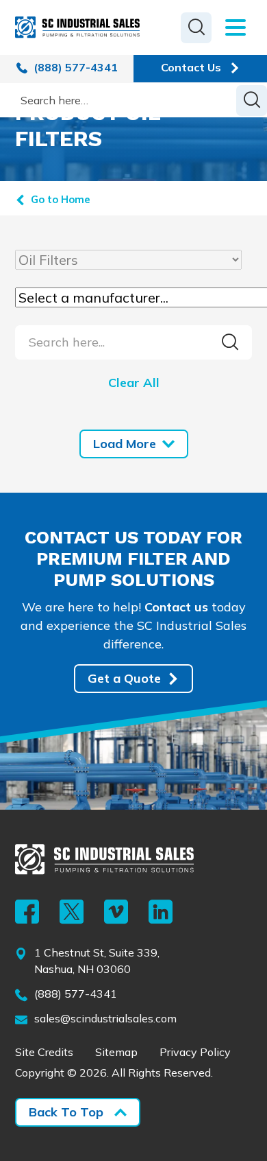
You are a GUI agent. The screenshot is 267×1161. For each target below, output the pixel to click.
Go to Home (60, 199)
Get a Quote (124, 678)
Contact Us (191, 67)
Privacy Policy (195, 1052)
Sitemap (116, 1052)
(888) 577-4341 (74, 67)
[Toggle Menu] (232, 27)
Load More (124, 444)
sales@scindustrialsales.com (105, 1018)
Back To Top (66, 1112)
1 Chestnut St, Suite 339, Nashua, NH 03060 (97, 961)
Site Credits (44, 1052)
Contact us (176, 607)
